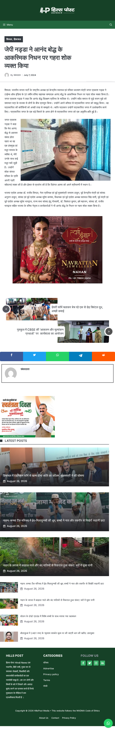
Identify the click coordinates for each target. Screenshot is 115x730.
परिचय (45, 662)
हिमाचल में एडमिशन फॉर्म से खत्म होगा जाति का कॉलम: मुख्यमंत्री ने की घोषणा (43, 475)
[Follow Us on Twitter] (89, 663)
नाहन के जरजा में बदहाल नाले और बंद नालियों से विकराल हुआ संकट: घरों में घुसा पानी (48, 565)
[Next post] (109, 331)
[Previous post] (6, 309)
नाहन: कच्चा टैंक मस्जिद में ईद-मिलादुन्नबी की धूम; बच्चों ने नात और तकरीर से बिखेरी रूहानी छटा (54, 520)
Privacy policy (51, 674)
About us (43, 718)
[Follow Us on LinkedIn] (102, 663)
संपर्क (45, 686)
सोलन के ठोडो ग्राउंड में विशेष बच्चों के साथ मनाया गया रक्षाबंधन (48, 616)
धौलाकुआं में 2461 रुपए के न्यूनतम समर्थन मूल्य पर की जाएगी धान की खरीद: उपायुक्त (57, 633)
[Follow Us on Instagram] (96, 663)
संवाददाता (17, 75)
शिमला (9, 39)
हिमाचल (17, 39)
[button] (111, 25)
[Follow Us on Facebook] (83, 663)
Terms (46, 680)
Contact (55, 718)
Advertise (48, 668)
